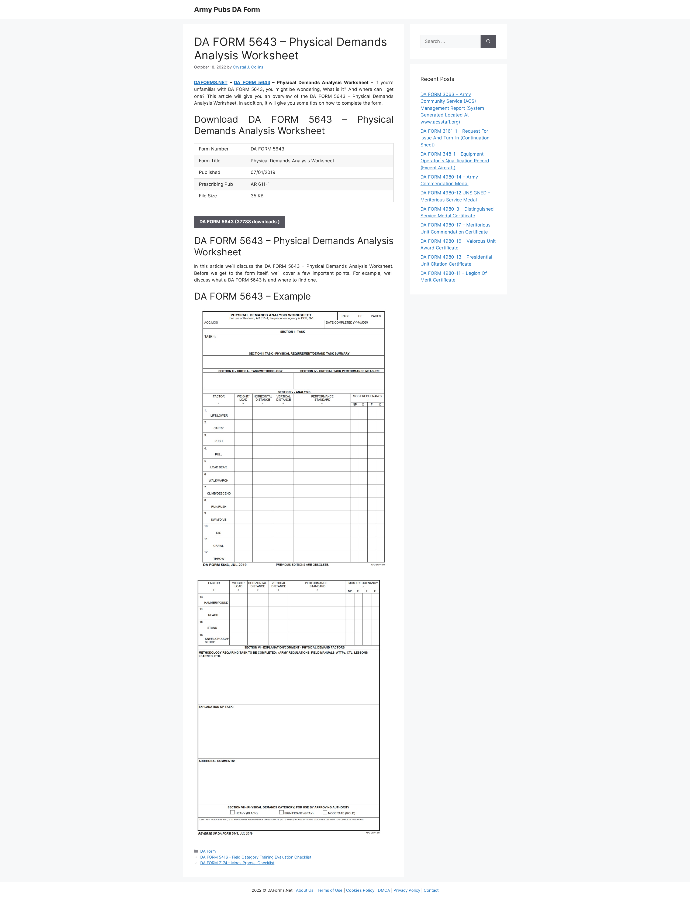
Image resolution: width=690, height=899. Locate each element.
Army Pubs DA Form (227, 9)
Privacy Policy (407, 890)
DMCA (384, 890)
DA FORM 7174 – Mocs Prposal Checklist (237, 862)
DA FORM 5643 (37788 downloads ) (239, 221)
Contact (431, 890)
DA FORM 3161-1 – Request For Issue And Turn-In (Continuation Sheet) (454, 137)
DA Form (208, 851)
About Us (304, 890)
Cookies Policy (360, 890)
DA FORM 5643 (252, 82)
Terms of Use (330, 890)
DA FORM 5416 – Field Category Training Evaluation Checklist (255, 857)
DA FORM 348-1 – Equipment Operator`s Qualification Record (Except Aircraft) (454, 160)
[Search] (488, 41)
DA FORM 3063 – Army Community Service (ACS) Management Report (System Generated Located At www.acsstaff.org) (452, 108)
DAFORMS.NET (210, 82)
